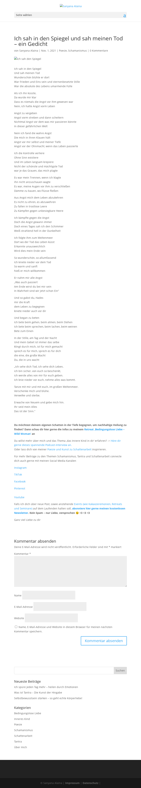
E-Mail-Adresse (23, 607)
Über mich (20, 747)
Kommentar (22, 553)
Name (17, 595)
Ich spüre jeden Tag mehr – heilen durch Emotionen (46, 687)
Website (19, 618)
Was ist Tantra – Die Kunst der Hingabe (38, 692)
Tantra (18, 741)
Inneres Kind (22, 719)
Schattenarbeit (23, 736)
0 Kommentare (99, 50)
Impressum (72, 783)
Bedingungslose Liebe (27, 713)
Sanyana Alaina (28, 50)
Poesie (63, 50)
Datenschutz (90, 783)
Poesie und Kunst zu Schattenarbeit (69, 449)
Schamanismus (77, 50)
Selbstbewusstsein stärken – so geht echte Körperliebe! (48, 698)
